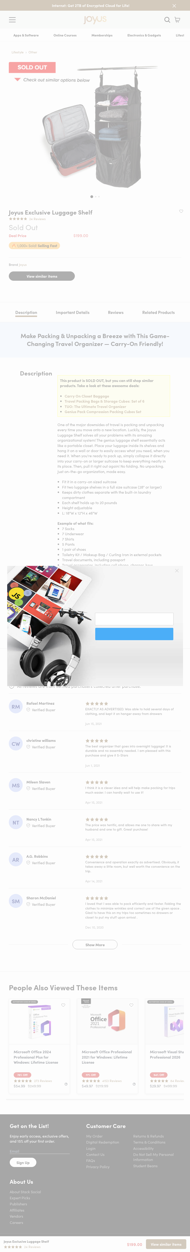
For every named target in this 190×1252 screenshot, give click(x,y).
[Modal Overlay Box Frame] (95, 626)
